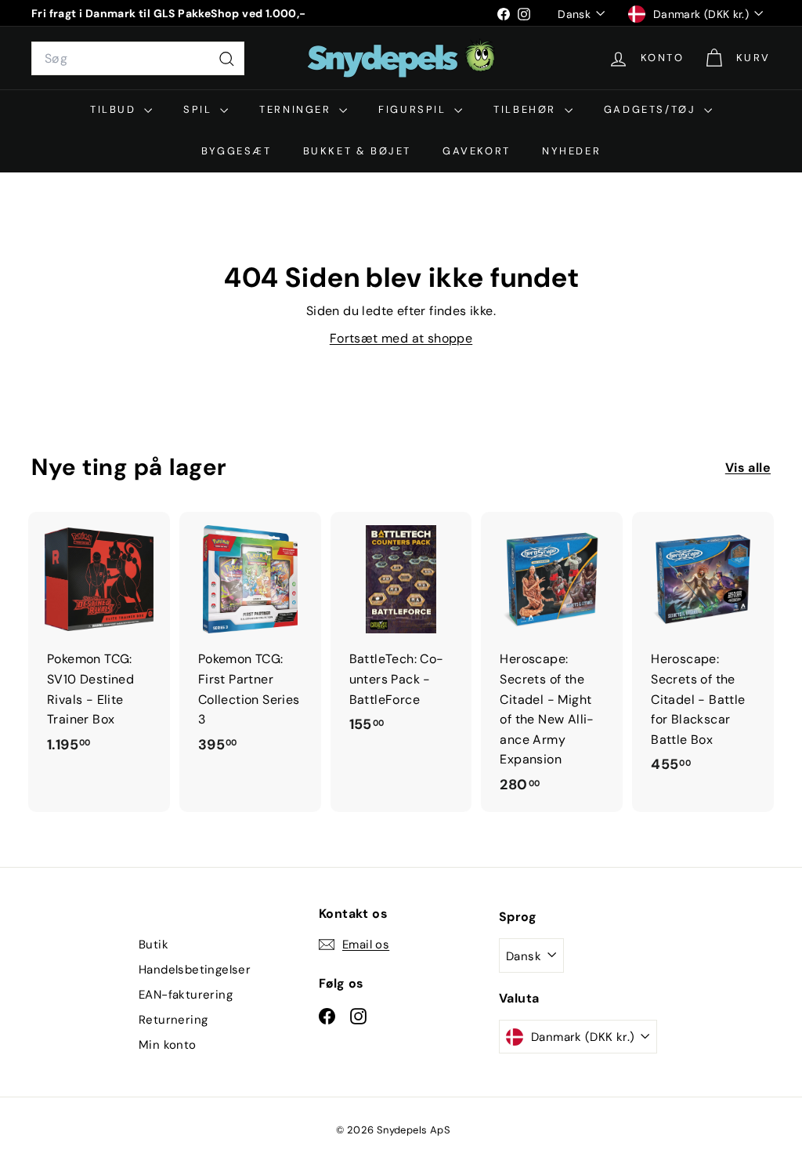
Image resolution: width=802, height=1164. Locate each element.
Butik (153, 944)
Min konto (168, 1045)
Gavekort (477, 151)
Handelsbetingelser (195, 969)
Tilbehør (526, 109)
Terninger (297, 109)
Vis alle (748, 467)
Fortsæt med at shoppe (401, 338)
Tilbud (115, 109)
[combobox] (137, 59)
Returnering (173, 1020)
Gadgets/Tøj (652, 109)
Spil (199, 109)
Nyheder (571, 151)
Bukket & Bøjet (357, 151)
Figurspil (414, 109)
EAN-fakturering (186, 995)
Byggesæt (236, 151)
